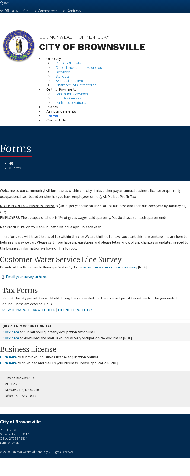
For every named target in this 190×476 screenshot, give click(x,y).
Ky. (4, 2)
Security (177, 463)
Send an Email (9, 442)
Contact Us (56, 120)
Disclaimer (179, 467)
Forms (16, 168)
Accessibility (180, 471)
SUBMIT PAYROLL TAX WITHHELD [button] (28, 309)
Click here (10, 332)
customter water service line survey (109, 267)
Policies (177, 459)
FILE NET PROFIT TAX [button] (75, 309)
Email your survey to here (26, 276)
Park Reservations (71, 102)
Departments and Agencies (79, 67)
